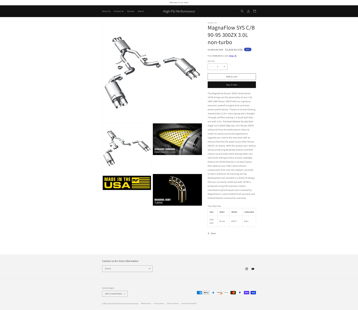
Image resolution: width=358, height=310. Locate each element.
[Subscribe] (149, 268)
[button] (242, 11)
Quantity (211, 61)
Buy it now (232, 84)
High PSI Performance (116, 304)
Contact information (189, 303)
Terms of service (173, 303)
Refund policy (146, 303)
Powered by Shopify (131, 304)
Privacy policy (159, 303)
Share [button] (213, 233)
